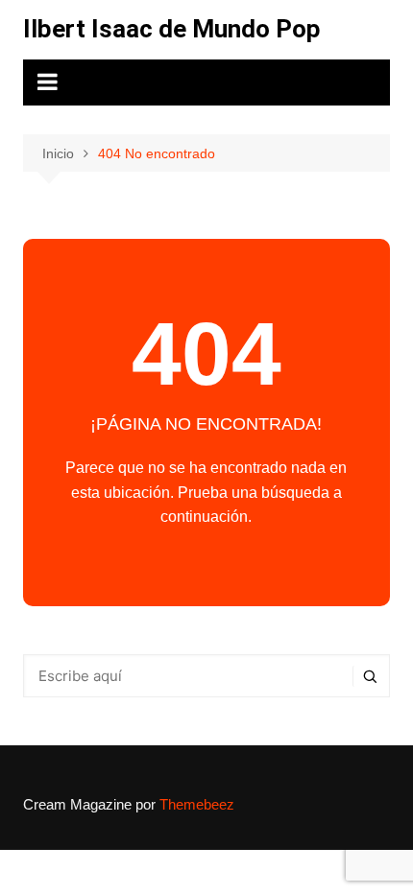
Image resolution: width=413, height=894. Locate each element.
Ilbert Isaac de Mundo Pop (172, 28)
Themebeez (196, 804)
